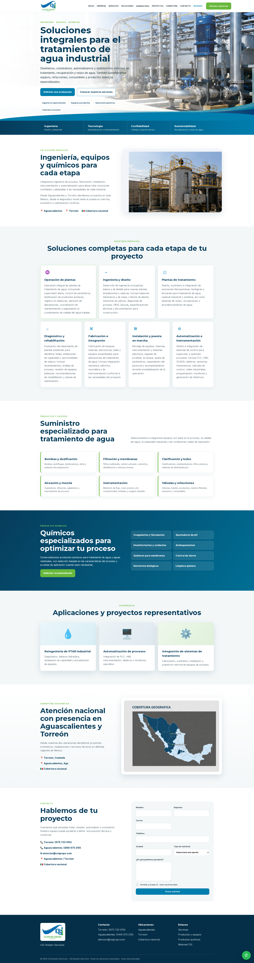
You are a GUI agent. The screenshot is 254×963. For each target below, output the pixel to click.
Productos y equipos (189, 934)
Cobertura (171, 6)
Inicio (91, 6)
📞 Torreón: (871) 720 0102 (56, 842)
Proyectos (157, 6)
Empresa (101, 6)
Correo (139, 820)
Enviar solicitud (172, 891)
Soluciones (127, 6)
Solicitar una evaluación (57, 91)
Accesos (197, 6)
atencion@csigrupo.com (111, 939)
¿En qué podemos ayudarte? (150, 859)
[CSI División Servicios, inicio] (62, 6)
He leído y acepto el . (159, 884)
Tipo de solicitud (182, 846)
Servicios (113, 6)
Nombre (139, 807)
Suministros (142, 6)
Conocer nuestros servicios (96, 91)
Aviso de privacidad (130, 959)
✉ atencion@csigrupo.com (56, 853)
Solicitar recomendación (57, 573)
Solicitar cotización (218, 6)
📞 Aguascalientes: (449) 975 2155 (60, 847)
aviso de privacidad (168, 884)
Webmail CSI (185, 944)
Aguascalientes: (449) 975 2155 (115, 934)
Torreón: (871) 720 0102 (111, 929)
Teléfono (140, 833)
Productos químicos (189, 939)
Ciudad (139, 846)
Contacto (185, 6)
